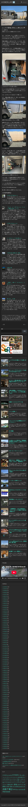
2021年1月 (5, 644)
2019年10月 (5, 670)
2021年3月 (5, 640)
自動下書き (8, 789)
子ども (21, 784)
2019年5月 (5, 679)
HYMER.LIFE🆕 (8, 2)
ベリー (12, 316)
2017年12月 (5, 711)
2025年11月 (5, 596)
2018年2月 (5, 707)
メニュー (25, 2)
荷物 (6, 319)
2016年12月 (5, 733)
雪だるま (19, 319)
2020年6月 (5, 655)
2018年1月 (5, 709)
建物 (4, 786)
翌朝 (24, 786)
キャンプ (11, 779)
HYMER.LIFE (10, 315)
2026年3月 (5, 592)
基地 (15, 318)
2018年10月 (5, 692)
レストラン (19, 782)
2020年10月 (5, 650)
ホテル (9, 782)
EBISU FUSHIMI (17, 31)
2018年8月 (5, 696)
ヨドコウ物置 (17, 316)
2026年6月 (5, 590)
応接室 (17, 318)
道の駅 (20, 789)
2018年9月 (5, 694)
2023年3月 (5, 620)
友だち (6, 784)
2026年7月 (5, 588)
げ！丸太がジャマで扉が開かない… (14, 238)
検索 (2, 329)
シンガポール (22, 779)
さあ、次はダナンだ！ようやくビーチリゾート (12, 756)
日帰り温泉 (9, 786)
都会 (23, 789)
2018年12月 (5, 688)
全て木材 (4, 318)
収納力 (7, 318)
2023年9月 (5, 612)
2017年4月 (5, 726)
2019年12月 (5, 666)
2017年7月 (5, 720)
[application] (14, 572)
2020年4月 (5, 659)
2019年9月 (5, 672)
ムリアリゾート (14, 782)
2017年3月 (5, 727)
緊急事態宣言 (21, 786)
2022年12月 (5, 625)
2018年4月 (5, 703)
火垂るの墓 (9, 267)
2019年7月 (5, 675)
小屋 (24, 784)
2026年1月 (5, 594)
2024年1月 (5, 609)
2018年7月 (5, 698)
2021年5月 (5, 637)
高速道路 (7, 791)
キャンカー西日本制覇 (18, 777)
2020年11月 (5, 648)
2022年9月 (5, 631)
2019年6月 (5, 677)
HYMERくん (17, 315)
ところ (6, 777)
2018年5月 (5, 701)
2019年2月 (5, 685)
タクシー (8, 780)
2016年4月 (5, 748)
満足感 (3, 319)
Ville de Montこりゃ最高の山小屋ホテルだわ (12, 765)
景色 (17, 786)
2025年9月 (5, 599)
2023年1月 (5, 624)
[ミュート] (22, 578)
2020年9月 (5, 651)
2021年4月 (5, 638)
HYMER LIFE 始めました (12, 195)
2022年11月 (5, 627)
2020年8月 (5, 653)
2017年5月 (5, 724)
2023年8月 (5, 614)
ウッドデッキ (11, 777)
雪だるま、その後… (11, 298)
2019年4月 (5, 681)
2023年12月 (5, 611)
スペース (4, 780)
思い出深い (21, 318)
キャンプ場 (16, 779)
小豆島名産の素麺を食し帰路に (14, 253)
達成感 (11, 319)
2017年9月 (5, 716)
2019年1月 (5, 687)
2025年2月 (5, 603)
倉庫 (24, 316)
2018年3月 (5, 705)
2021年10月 (5, 633)
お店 (23, 775)
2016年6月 (5, 744)
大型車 (18, 784)
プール (5, 782)
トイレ (14, 780)
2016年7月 (5, 742)
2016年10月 (5, 737)
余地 (22, 316)
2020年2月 (5, 663)
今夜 (23, 782)
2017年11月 (5, 713)
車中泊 (15, 789)
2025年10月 (5, 598)
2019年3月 (5, 683)
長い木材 (15, 319)
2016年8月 (5, 740)
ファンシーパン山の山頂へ (8, 759)
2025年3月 (5, 601)
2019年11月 (5, 668)
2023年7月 (5, 616)
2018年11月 (5, 690)
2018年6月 (5, 700)
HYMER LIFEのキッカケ (12, 223)
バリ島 (17, 780)
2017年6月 (5, 722)
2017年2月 (5, 729)
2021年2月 (5, 642)
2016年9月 (5, 739)
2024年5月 (5, 607)
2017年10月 (5, 714)
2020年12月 (5, 646)
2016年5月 (5, 746)
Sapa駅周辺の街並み (7, 761)
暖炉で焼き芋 (5, 763)
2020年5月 (5, 657)
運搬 (9, 319)
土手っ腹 (11, 318)
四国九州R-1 (10, 784)
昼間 (15, 786)
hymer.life (9, 775)
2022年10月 (5, 629)
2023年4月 (5, 618)
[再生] (3, 578)
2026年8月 (5, 586)
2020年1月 (5, 664)
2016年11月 (5, 735)
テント (11, 780)
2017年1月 (5, 731)
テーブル (9, 316)
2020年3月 (5, 661)
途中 (18, 789)
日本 (13, 786)
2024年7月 (5, 605)
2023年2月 (5, 622)
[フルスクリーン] (25, 578)
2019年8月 (5, 674)
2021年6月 (5, 635)
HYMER (5, 775)
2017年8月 (5, 718)
